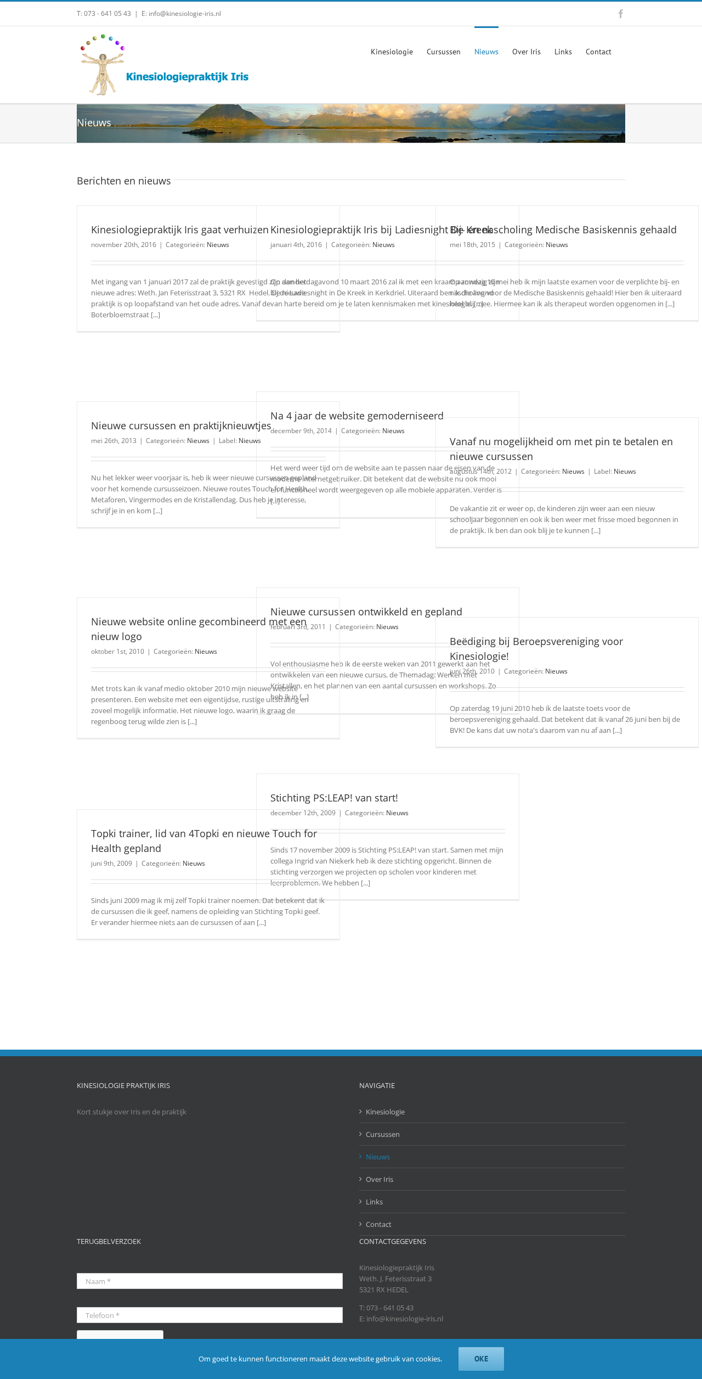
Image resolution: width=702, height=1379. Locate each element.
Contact (379, 1224)
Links (374, 1202)
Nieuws (218, 244)
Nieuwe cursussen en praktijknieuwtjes (181, 425)
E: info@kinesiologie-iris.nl (181, 13)
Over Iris (379, 1179)
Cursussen (383, 1134)
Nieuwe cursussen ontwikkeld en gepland (366, 611)
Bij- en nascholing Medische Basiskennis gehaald (563, 229)
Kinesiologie (385, 1112)
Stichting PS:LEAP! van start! (334, 797)
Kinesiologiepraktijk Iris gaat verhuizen (180, 229)
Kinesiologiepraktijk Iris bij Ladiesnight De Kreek (381, 229)
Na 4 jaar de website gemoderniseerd (357, 415)
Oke (481, 1359)
